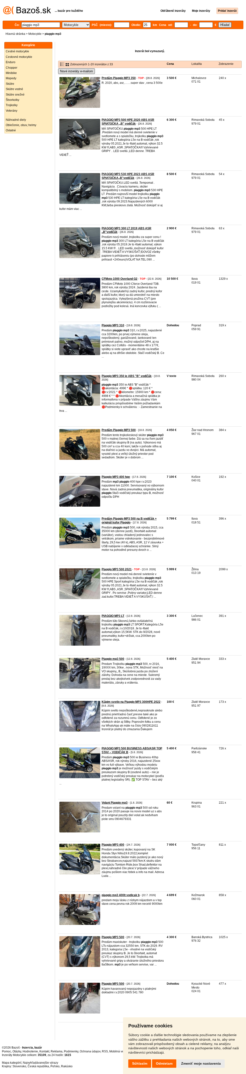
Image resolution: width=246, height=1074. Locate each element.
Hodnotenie (30, 1051)
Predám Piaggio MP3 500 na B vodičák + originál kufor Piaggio (129, 520)
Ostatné (11, 130)
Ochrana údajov (90, 1051)
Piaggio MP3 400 (113, 844)
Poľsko (55, 1066)
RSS (105, 1051)
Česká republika (38, 1066)
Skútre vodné (14, 89)
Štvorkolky (12, 100)
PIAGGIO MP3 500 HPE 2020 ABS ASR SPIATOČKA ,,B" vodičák (128, 121)
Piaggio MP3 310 (113, 325)
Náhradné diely (16, 119)
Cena (170, 64)
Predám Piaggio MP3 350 (119, 78)
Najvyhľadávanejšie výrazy (40, 1062)
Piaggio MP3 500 (113, 937)
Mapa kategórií (11, 1062)
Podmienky (71, 1051)
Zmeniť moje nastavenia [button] (201, 1063)
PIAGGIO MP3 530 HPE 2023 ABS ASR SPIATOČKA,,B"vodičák (128, 176)
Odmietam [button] (164, 1063)
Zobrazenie (226, 64)
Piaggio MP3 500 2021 (117, 569)
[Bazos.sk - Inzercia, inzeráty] (27, 13)
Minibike (11, 73)
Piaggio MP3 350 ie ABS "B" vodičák (127, 376)
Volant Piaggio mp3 (115, 802)
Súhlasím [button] (139, 1063)
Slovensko (19, 1066)
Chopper (11, 67)
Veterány (11, 110)
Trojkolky (12, 105)
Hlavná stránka (15, 34)
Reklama (56, 1051)
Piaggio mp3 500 (113, 659)
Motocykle (35, 34)
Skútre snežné (15, 94)
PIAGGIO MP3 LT (113, 616)
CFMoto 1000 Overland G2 (119, 278)
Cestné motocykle (17, 51)
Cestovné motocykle (19, 57)
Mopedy (11, 78)
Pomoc (6, 1051)
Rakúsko (67, 1066)
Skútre (10, 83)
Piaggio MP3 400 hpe (116, 477)
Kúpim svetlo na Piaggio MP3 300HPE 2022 (131, 702)
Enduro (10, 62)
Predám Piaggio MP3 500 (119, 430)
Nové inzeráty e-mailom (76, 71)
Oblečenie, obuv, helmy (21, 125)
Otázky (16, 1051)
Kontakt (44, 1051)
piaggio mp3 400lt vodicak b (121, 895)
